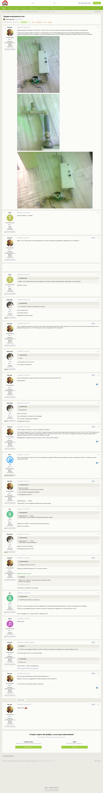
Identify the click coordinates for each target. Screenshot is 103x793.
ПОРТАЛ (62, 8)
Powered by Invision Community (51, 790)
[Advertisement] (44, 268)
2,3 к (10, 630)
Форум (4, 8)
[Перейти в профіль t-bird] (10, 218)
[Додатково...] (98, 27)
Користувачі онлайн (44, 8)
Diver (9, 454)
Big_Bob (12, 19)
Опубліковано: (23, 27)
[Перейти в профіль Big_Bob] (4, 19)
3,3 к (10, 521)
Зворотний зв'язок (54, 787)
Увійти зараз (74, 747)
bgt (10, 509)
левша (9, 618)
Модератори (54, 8)
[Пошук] (54, 3)
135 (10, 39)
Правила (10, 8)
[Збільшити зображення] (60, 378)
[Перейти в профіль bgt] (10, 514)
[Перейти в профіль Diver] (10, 459)
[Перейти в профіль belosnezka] (10, 305)
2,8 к (10, 224)
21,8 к (10, 466)
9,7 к (10, 311)
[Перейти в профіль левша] (10, 623)
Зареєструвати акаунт (28, 747)
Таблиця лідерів (33, 8)
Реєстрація (97, 3)
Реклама (17, 8)
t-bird (9, 212)
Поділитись (16, 22)
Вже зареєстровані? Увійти (84, 3)
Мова (46, 787)
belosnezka (10, 299)
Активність (23, 8)
